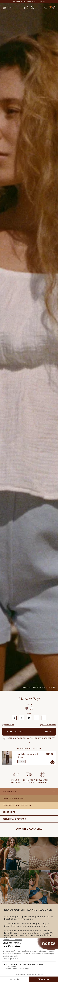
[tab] (51, 8)
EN (9, 8)
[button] (46, 8)
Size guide (9, 725)
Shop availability (49, 725)
